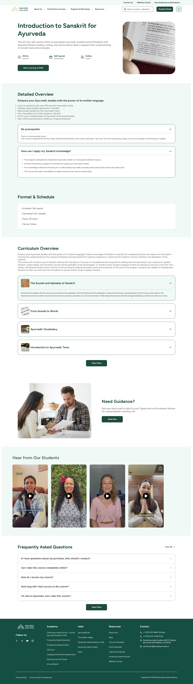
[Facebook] (17, 641)
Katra (80, 652)
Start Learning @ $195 (33, 68)
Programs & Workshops (80, 9)
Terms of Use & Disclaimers (41, 677)
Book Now (112, 419)
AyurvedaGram (84, 632)
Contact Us (128, 2)
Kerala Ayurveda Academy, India (91, 642)
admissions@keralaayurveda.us (156, 646)
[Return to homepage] (25, 628)
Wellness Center (144, 2)
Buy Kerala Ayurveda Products (167, 2)
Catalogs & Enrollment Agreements (61, 654)
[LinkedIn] (22, 641)
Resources (99, 9)
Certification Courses (56, 9)
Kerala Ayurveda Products (119, 657)
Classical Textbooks (117, 652)
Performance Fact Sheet (57, 659)
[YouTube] (27, 641)
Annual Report (53, 664)
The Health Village (85, 637)
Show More (96, 363)
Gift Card (50, 650)
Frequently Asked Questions (58, 640)
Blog (111, 637)
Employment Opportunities (58, 645)
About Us (38, 9)
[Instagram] (33, 641)
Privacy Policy (21, 677)
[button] (39, 9)
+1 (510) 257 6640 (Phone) (154, 632)
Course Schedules (116, 642)
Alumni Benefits (115, 647)
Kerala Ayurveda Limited (88, 647)
